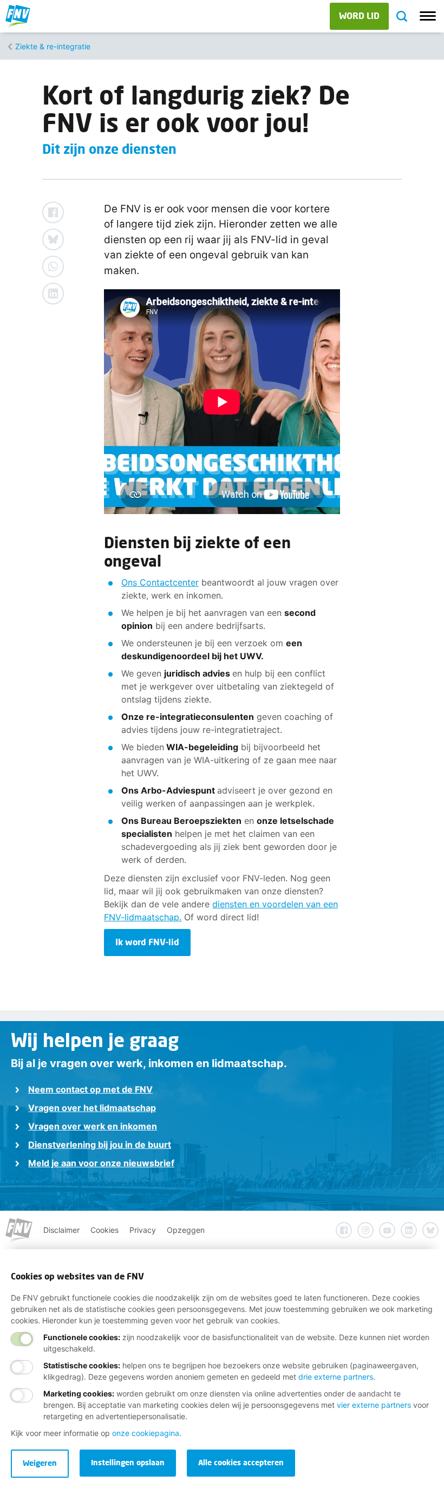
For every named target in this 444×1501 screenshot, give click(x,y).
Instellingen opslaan (128, 1462)
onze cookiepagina (145, 1433)
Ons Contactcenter (160, 582)
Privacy (142, 1229)
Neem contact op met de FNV (90, 1089)
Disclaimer (61, 1229)
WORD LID (359, 15)
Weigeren (40, 1462)
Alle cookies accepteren (241, 1462)
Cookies (104, 1229)
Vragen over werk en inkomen (92, 1126)
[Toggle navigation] (428, 16)
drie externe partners (335, 1376)
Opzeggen (186, 1229)
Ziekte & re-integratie (52, 46)
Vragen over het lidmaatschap (92, 1107)
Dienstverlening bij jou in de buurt (99, 1144)
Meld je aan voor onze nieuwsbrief (101, 1163)
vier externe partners (374, 1404)
